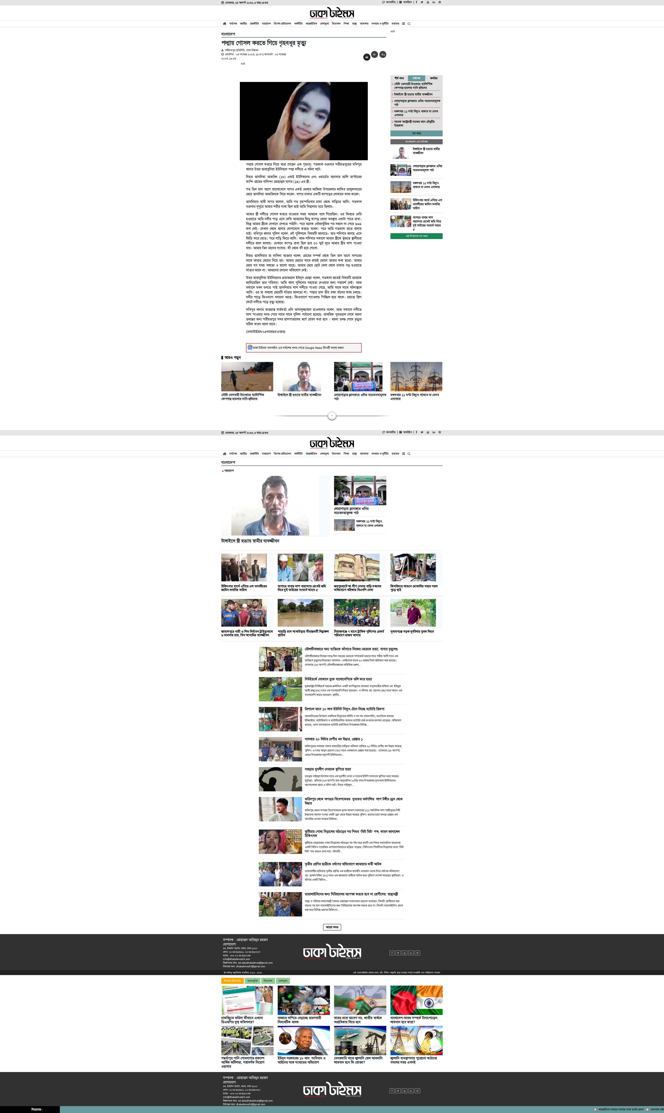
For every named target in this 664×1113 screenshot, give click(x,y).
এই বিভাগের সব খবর (417, 236)
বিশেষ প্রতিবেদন (282, 23)
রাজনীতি (254, 23)
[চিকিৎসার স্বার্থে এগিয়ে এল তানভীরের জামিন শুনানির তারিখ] (401, 204)
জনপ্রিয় (434, 78)
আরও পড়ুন (233, 357)
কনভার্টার (390, 2)
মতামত (395, 23)
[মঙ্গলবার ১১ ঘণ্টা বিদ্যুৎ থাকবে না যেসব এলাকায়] (401, 187)
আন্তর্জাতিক (311, 23)
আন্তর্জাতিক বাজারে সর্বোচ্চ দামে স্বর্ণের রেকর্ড (583, 1109)
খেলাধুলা (324, 23)
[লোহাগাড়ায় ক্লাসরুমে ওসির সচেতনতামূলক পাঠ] (401, 170)
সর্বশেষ (233, 23)
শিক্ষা (346, 23)
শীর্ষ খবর (399, 78)
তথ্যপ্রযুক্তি (252, 981)
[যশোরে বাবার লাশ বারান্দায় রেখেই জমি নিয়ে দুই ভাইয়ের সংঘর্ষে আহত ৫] (401, 221)
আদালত (364, 23)
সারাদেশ (266, 23)
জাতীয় (243, 23)
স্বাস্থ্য (354, 23)
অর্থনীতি (298, 23)
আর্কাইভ (407, 2)
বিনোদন (336, 23)
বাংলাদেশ (228, 34)
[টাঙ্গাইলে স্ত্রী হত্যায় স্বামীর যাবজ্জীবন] (401, 153)
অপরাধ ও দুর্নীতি (380, 23)
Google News (313, 348)
